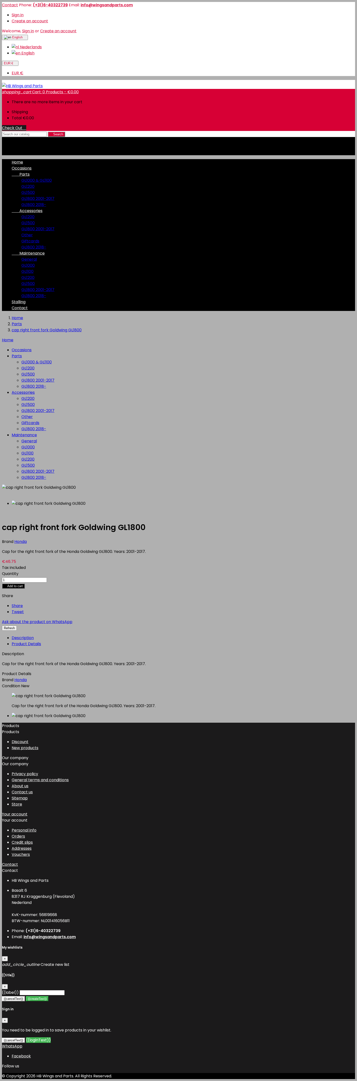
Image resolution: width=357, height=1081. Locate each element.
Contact (10, 5)
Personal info (24, 830)
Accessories (27, 211)
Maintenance (28, 253)
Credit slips (22, 842)
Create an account (30, 21)
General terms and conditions (40, 780)
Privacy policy (25, 774)
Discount (20, 742)
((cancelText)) (13, 999)
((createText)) (37, 999)
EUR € (17, 73)
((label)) (10, 992)
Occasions (22, 168)
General (29, 259)
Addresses (22, 848)
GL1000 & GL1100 (36, 180)
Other (27, 235)
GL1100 (27, 271)
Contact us (22, 792)
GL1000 (28, 265)
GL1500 (28, 192)
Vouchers (21, 854)
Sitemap (20, 798)
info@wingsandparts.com (107, 5)
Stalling (19, 302)
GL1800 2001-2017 (37, 198)
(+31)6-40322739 (50, 5)
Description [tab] (23, 638)
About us (20, 786)
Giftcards (30, 241)
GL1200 (27, 186)
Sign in (18, 15)
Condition (11, 686)
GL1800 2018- (33, 204)
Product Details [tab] (26, 644)
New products (25, 748)
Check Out (14, 128)
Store (17, 804)
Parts (21, 174)
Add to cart (13, 586)
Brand (8, 541)
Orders (18, 836)
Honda (20, 680)
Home (7, 340)
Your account (14, 814)
